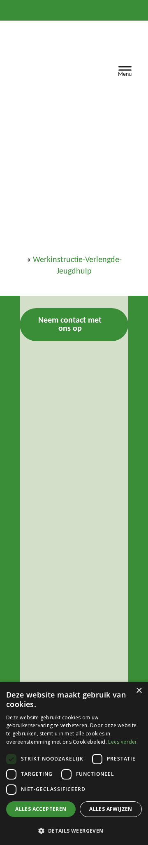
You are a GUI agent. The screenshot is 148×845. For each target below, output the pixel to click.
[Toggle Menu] (125, 70)
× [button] (139, 691)
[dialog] (74, 763)
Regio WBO (44, 55)
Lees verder (122, 741)
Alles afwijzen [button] (110, 808)
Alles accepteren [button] (40, 808)
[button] (74, 831)
